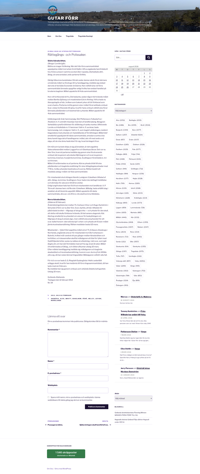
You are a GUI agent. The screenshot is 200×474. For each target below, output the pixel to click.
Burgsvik (122, 130)
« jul (122, 94)
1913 (53, 295)
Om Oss (58, 36)
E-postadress (54, 373)
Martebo (136, 212)
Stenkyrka (139, 246)
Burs (136, 130)
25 (122, 87)
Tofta (120, 256)
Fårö (85, 298)
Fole (136, 149)
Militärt (121, 217)
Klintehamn (123, 198)
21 (139, 84)
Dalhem (121, 135)
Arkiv (117, 393)
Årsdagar (122, 280)
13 (133, 80)
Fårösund (135, 159)
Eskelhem (77, 298)
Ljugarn (121, 208)
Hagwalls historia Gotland (124, 419)
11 (122, 80)
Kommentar (54, 330)
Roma (121, 232)
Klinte (138, 193)
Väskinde (122, 271)
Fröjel (135, 154)
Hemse (134, 183)
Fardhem (122, 149)
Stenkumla (122, 246)
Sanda (121, 242)
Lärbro (121, 212)
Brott (68, 298)
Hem (49, 36)
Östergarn (122, 285)
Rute (137, 237)
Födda (121, 164)
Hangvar (138, 174)
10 (117, 80)
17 (117, 84)
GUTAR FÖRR (63, 18)
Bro (132, 125)
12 (127, 80)
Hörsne (121, 188)
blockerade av (68, 454)
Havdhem (122, 178)
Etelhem (139, 144)
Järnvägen (122, 193)
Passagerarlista (124, 227)
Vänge (135, 266)
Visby (140, 261)
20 (133, 84)
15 (144, 80)
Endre (134, 140)
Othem (142, 222)
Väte (138, 276)
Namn (51, 361)
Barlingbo (135, 120)
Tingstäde (70, 36)
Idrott (136, 188)
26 (128, 87)
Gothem (121, 169)
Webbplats (53, 385)
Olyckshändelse (124, 222)
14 (139, 80)
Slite (134, 242)
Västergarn (139, 271)
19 (128, 84)
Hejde (137, 178)
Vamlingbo (135, 256)
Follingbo (121, 154)
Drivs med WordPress (63, 469)
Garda (135, 164)
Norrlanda (56, 300)
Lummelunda (137, 208)
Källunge (121, 203)
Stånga (121, 251)
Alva (62, 298)
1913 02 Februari (64, 295)
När (135, 217)
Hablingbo (122, 174)
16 (150, 80)
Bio (120, 125)
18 (122, 84)
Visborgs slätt (123, 261)
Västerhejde (122, 276)
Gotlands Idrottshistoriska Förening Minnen (130, 413)
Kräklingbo (140, 198)
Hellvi (91, 298)
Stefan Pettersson (71, 51)
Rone (134, 232)
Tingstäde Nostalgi (85, 36)
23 (150, 84)
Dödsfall (137, 135)
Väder (121, 266)
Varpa (143, 332)
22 (144, 84)
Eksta (120, 140)
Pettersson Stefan (129, 332)
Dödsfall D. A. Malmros (141, 297)
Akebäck (55, 298)
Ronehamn (122, 237)
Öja (136, 280)
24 (117, 87)
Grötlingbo (137, 169)
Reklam (143, 227)
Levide (98, 298)
